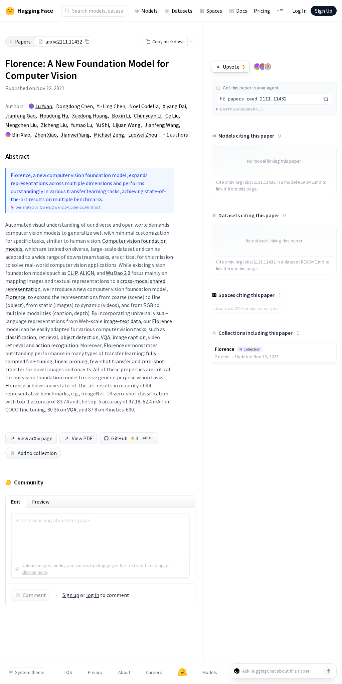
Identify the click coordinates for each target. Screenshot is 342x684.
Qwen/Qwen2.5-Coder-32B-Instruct (70, 207)
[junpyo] (262, 66)
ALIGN (87, 273)
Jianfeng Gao (20, 115)
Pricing (262, 10)
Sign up (70, 595)
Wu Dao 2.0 (118, 273)
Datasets (182, 10)
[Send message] (328, 671)
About (124, 672)
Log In (299, 10)
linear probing (71, 361)
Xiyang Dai (174, 106)
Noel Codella (144, 106)
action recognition (56, 345)
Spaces (214, 10)
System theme (29, 672)
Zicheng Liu (54, 125)
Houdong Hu (54, 115)
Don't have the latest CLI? (241, 108)
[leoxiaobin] (257, 66)
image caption (129, 337)
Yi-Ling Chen (111, 106)
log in (92, 595)
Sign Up (323, 10)
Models (149, 10)
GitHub (131, 438)
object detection (79, 337)
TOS (68, 672)
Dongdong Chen (74, 106)
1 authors (175, 134)
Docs (241, 10)
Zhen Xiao (45, 134)
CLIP (72, 273)
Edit (15, 501)
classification (20, 337)
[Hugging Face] (182, 672)
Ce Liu (172, 115)
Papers (23, 41)
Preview (40, 501)
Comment (34, 595)
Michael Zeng (109, 134)
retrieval (48, 337)
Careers (154, 672)
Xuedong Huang (90, 115)
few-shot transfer (110, 361)
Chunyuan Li (147, 115)
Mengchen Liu (21, 125)
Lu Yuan (43, 106)
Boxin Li (121, 115)
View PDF (82, 438)
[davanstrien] (268, 66)
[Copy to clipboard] (87, 41)
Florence (15, 297)
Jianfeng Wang (162, 125)
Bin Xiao (21, 134)
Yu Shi (102, 125)
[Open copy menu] (191, 41)
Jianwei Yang (75, 134)
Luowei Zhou (142, 134)
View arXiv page (35, 438)
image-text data (122, 321)
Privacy (95, 672)
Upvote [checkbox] (234, 66)
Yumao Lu (81, 125)
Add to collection (37, 453)
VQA (105, 337)
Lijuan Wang (127, 125)
